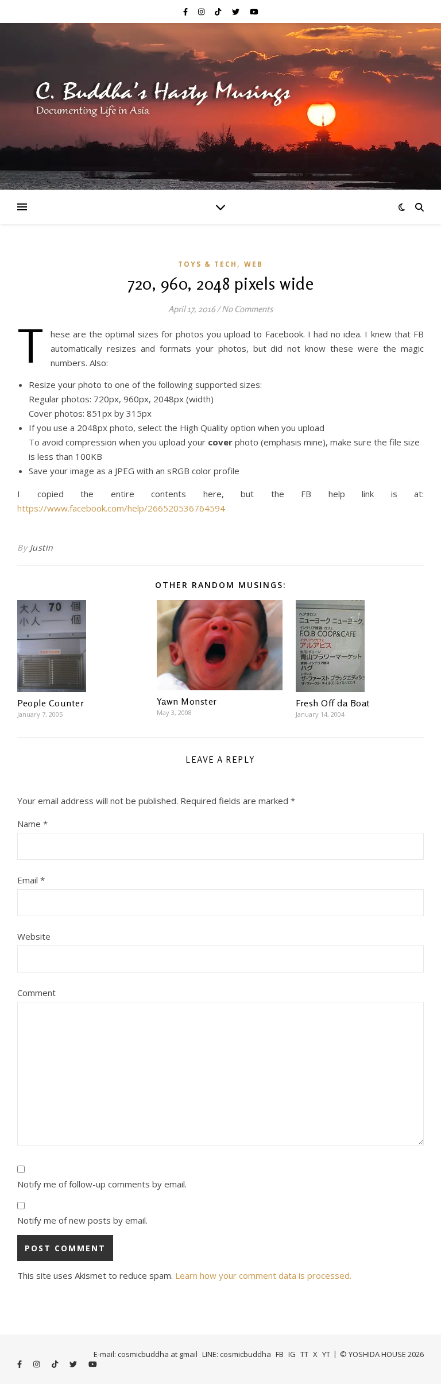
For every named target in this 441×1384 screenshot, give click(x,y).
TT (304, 1354)
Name (32, 823)
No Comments (247, 308)
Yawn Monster (187, 701)
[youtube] (254, 11)
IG (292, 1354)
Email (31, 880)
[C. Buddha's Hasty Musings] (220, 106)
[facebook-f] (186, 11)
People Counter (50, 703)
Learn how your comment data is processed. (263, 1275)
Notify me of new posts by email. (82, 1220)
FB (280, 1354)
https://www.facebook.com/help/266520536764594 (121, 508)
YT (326, 1354)
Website (34, 936)
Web (253, 264)
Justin (41, 547)
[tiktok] (219, 11)
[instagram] (202, 11)
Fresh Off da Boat (333, 703)
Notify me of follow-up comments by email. (102, 1184)
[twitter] (236, 11)
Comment (36, 992)
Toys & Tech (207, 264)
